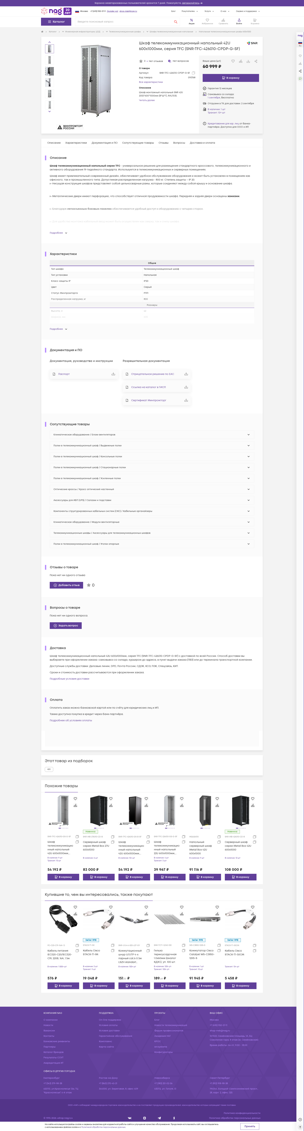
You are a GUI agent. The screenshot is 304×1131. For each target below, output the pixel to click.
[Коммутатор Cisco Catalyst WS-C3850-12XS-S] (205, 919)
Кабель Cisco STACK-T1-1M (91, 952)
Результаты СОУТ (53, 1057)
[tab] (54, 143)
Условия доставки (109, 1030)
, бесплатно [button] (221, 97)
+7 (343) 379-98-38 (53, 1083)
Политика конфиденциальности (242, 1113)
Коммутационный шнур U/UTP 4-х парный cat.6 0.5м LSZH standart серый (130, 956)
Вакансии (49, 1030)
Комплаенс (105, 1041)
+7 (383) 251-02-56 (163, 1083)
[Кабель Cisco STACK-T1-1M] (99, 919)
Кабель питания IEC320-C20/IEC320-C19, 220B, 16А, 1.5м (60, 954)
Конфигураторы (163, 1052)
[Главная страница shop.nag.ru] (56, 11)
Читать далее (147, 100)
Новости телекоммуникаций (170, 1025)
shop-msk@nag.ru (128, 11)
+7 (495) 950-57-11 (98, 11)
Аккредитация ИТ (53, 1062)
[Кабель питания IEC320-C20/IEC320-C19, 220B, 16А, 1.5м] (63, 919)
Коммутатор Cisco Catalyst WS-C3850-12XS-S (202, 954)
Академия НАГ (162, 1036)
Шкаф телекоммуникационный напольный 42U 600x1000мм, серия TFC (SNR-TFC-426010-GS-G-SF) (61, 847)
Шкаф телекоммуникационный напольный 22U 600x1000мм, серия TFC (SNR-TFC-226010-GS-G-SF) (167, 847)
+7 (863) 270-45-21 (108, 1083)
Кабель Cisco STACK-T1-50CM (234, 952)
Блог (173, 11)
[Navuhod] (145, 1118)
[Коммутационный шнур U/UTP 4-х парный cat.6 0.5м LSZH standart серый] (134, 919)
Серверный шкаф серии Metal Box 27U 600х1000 (96, 845)
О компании (51, 1019)
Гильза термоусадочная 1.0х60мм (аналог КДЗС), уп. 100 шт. (165, 956)
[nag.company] (130, 1118)
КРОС (157, 1041)
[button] (152, 3)
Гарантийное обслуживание (115, 1036)
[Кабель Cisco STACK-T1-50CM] (240, 919)
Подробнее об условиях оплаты (71, 720)
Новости (48, 1025)
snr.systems (160, 1046)
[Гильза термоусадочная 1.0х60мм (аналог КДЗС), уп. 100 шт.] (170, 919)
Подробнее (56, 232)
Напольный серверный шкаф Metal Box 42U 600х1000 (200, 847)
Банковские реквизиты (57, 1041)
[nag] (174, 1118)
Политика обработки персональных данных (234, 1118)
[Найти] (176, 22)
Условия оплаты (108, 1025)
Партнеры (50, 1046)
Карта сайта (106, 1046)
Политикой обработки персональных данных (103, 1127)
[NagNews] (159, 1118)
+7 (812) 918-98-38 (219, 1083)
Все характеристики (151, 82)
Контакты (49, 1036)
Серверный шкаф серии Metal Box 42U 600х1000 (238, 845)
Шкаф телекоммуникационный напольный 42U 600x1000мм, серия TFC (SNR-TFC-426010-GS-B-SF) (131, 847)
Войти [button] (239, 23)
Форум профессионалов (168, 1030)
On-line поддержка (110, 1019)
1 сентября (214, 97)
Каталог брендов (53, 1052)
